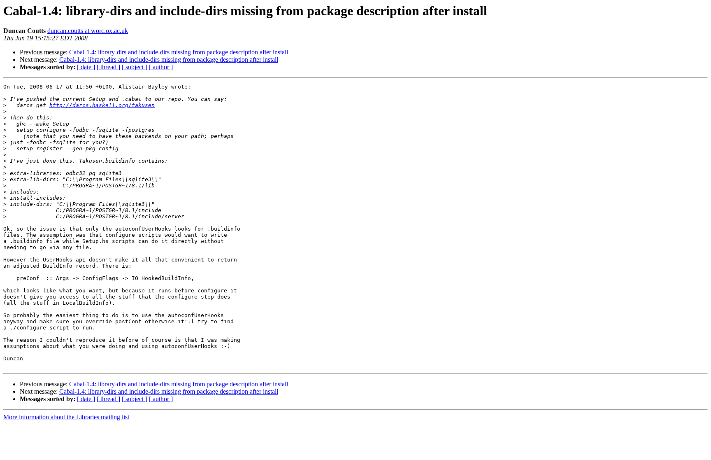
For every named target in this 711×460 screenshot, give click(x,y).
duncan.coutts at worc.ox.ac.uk (87, 30)
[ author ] (161, 66)
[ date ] (86, 66)
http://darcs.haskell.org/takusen (102, 105)
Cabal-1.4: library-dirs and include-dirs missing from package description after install (178, 52)
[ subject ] (134, 66)
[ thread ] (108, 66)
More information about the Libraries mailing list (66, 416)
